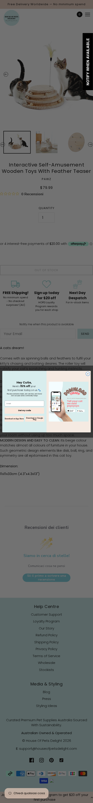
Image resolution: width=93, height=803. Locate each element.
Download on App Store (14, 419)
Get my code (24, 410)
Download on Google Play (34, 418)
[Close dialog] (88, 374)
